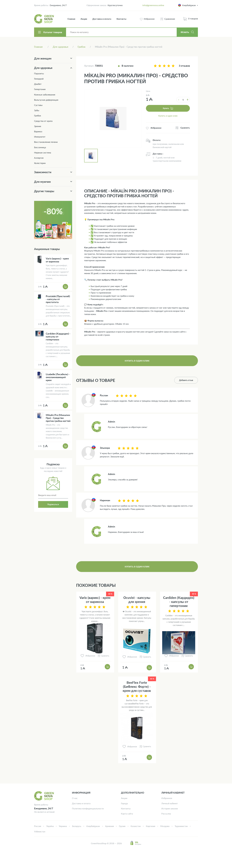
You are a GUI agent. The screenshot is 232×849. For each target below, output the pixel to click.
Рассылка (166, 813)
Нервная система (42, 152)
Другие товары (44, 191)
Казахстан (136, 826)
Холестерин (40, 163)
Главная (71, 18)
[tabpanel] (113, 118)
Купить (166, 108)
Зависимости (42, 172)
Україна (50, 826)
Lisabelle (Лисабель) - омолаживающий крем (58, 377)
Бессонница (40, 147)
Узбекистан (39, 831)
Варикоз (38, 131)
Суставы (38, 105)
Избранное (166, 798)
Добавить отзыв (186, 380)
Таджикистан (181, 826)
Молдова (164, 826)
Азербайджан (93, 826)
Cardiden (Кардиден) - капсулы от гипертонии (178, 602)
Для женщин (42, 58)
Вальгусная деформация (46, 99)
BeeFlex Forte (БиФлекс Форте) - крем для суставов (137, 687)
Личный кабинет (169, 803)
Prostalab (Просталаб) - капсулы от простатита (58, 299)
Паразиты (39, 73)
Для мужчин (42, 181)
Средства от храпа (43, 121)
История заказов (169, 808)
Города (124, 803)
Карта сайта (127, 813)
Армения (109, 826)
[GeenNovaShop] (44, 19)
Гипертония (40, 89)
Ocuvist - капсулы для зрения (136, 600)
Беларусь (76, 826)
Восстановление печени (46, 142)
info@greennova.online (153, 5)
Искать (185, 32)
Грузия (122, 826)
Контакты (121, 18)
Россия (37, 826)
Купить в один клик (167, 115)
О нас (75, 798)
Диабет (37, 84)
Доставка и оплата (101, 18)
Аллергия (39, 157)
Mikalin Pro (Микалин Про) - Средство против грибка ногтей (58, 417)
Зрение (37, 126)
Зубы (36, 110)
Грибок (37, 115)
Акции (84, 18)
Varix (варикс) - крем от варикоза (94, 600)
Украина (63, 826)
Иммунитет (39, 136)
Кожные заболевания (44, 94)
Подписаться (53, 504)
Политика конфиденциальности (88, 808)
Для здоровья (43, 67)
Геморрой (39, 78)
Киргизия (150, 826)
